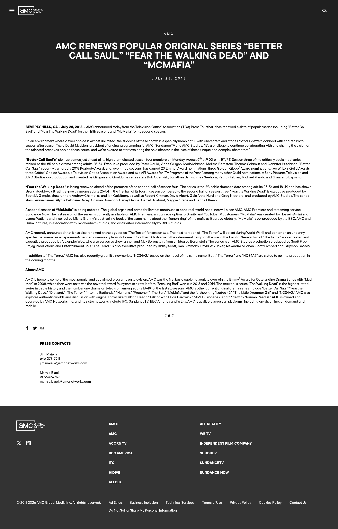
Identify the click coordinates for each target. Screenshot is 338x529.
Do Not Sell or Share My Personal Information (143, 511)
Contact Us (298, 503)
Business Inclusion (144, 503)
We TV (205, 434)
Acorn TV (118, 444)
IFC (111, 463)
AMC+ (114, 424)
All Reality (210, 424)
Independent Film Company (226, 444)
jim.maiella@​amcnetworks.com (63, 363)
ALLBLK (115, 482)
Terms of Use (212, 503)
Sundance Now (214, 473)
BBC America (121, 453)
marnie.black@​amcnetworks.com (65, 382)
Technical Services (180, 503)
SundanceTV (212, 463)
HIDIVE (114, 473)
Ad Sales (115, 503)
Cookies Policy (270, 503)
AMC (169, 34)
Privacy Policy (240, 503)
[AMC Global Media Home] (30, 10)
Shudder (208, 453)
